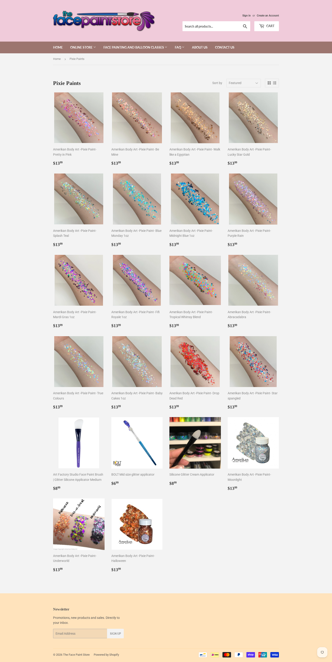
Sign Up (115, 633)
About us (200, 47)
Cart (270, 26)
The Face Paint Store (76, 654)
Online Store (81, 47)
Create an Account (268, 15)
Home (58, 47)
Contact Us (224, 47)
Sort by (217, 83)
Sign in (246, 15)
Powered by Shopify (106, 654)
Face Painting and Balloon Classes (134, 47)
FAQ (178, 47)
